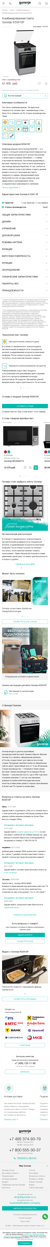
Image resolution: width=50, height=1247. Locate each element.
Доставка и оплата (10, 1173)
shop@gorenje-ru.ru (25, 1197)
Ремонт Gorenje (35, 1182)
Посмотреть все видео (25, 999)
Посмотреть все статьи (25, 622)
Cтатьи (32, 1170)
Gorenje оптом (8, 1170)
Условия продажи (9, 1179)
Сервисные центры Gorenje (13, 1185)
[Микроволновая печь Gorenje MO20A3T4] (21, 435)
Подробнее (25, 1045)
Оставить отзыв (25, 406)
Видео (32, 1185)
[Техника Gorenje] (25, 3)
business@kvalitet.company (25, 1203)
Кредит (5, 1182)
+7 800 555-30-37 (25, 1150)
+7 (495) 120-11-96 (25, 1063)
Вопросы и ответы (37, 1176)
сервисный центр (11, 907)
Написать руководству (25, 1208)
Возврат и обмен (36, 1179)
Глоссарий (33, 1173)
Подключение (8, 1176)
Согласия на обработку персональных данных (31, 1238)
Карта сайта (25, 1221)
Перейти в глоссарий (25, 564)
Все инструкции (14, 96)
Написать (25, 1072)
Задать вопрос (25, 935)
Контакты (6, 1188)
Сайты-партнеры (36, 1188)
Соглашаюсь (25, 1243)
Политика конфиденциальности (25, 1214)
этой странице (10, 873)
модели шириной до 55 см (28, 832)
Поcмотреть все (25, 941)
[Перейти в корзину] (46, 3)
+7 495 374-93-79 (25, 1139)
